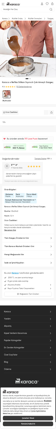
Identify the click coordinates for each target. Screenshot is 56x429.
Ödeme (7, 369)
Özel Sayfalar (10, 355)
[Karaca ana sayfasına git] (27, 381)
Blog (6, 362)
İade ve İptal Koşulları (14, 263)
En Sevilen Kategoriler (14, 347)
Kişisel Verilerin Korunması (15, 333)
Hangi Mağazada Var (14, 254)
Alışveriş (7, 326)
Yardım (7, 319)
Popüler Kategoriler (12, 340)
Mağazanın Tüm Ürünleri (29, 294)
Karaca (7, 311)
